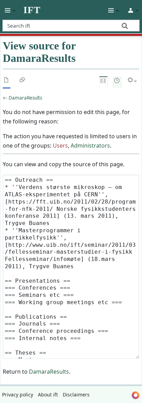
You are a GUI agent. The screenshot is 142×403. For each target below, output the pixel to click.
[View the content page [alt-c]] (6, 81)
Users (60, 145)
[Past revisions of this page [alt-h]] (117, 81)
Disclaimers (76, 394)
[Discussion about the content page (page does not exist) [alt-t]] (22, 81)
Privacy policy (17, 394)
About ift (48, 394)
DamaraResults (25, 98)
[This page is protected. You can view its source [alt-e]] (103, 81)
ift (32, 10)
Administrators (90, 145)
